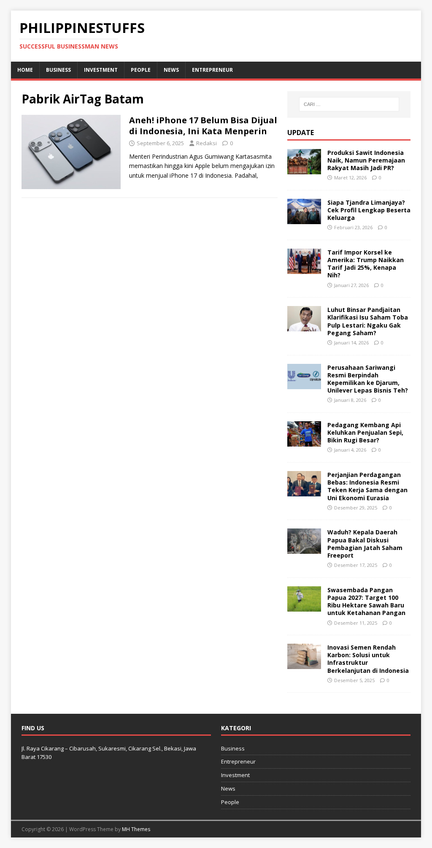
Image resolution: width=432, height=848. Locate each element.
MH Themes (136, 829)
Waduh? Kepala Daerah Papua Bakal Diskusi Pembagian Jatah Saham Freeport (364, 543)
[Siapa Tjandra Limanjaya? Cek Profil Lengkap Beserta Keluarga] (304, 219)
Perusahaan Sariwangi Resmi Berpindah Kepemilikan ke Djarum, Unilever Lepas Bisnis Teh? (367, 379)
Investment (101, 69)
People (141, 69)
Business (58, 69)
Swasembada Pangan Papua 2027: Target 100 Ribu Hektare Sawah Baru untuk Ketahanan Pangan (366, 601)
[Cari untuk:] (349, 104)
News (171, 69)
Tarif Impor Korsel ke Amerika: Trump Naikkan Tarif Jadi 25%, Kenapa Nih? (365, 263)
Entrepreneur (212, 69)
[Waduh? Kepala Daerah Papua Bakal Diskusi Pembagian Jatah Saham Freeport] (304, 549)
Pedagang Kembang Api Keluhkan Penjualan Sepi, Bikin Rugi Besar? (365, 432)
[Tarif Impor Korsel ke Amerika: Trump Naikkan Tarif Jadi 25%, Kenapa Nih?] (304, 269)
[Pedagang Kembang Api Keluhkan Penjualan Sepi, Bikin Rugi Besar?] (304, 442)
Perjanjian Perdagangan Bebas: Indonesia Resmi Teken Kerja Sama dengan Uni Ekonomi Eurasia (367, 486)
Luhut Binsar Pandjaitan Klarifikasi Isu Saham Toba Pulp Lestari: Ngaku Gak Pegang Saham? (367, 321)
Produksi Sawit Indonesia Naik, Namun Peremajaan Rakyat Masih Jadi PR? (366, 160)
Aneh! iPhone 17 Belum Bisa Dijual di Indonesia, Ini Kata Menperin (203, 125)
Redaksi (206, 143)
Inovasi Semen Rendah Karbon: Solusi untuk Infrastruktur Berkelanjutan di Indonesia (368, 659)
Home (25, 69)
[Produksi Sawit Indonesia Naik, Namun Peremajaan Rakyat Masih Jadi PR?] (304, 169)
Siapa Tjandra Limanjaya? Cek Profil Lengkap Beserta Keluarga (368, 210)
